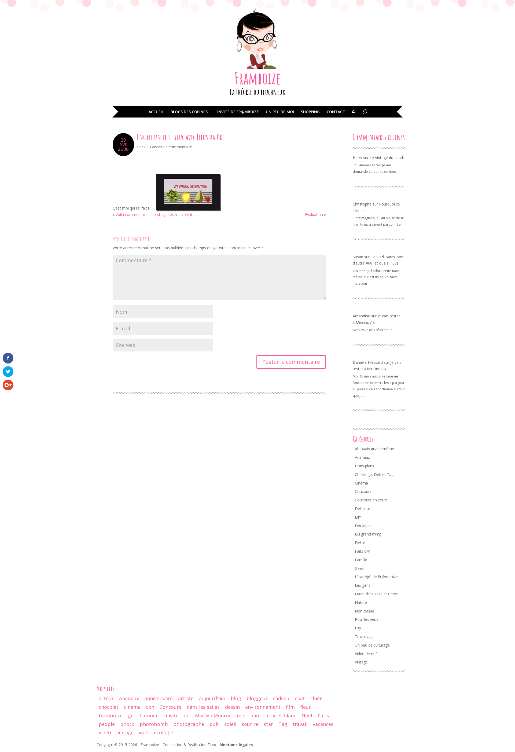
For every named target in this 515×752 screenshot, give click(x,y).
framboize (111, 715)
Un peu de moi (280, 112)
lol (187, 715)
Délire (360, 542)
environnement (263, 707)
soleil (230, 724)
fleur (305, 707)
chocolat (109, 707)
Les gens (362, 585)
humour (148, 715)
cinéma (132, 707)
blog (236, 698)
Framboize (257, 78)
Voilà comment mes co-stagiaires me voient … (156, 214)
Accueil (156, 112)
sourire (250, 724)
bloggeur (257, 698)
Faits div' (362, 551)
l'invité (171, 715)
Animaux (362, 457)
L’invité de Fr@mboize (237, 112)
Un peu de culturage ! (373, 645)
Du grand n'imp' (368, 534)
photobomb (154, 724)
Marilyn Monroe (213, 715)
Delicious (363, 508)
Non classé (364, 611)
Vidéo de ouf (366, 653)
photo (127, 724)
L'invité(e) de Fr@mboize (376, 576)
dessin (232, 707)
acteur (106, 698)
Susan (358, 256)
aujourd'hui (212, 698)
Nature (361, 602)
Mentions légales (236, 744)
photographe (188, 724)
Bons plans (364, 465)
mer (241, 715)
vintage (125, 732)
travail (300, 724)
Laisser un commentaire (171, 146)
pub (214, 724)
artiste (186, 698)
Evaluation (314, 214)
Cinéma (361, 483)
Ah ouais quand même (374, 448)
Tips (212, 744)
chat (300, 698)
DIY (358, 517)
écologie (163, 732)
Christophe (362, 204)
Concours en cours (371, 499)
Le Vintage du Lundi (387, 157)
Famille (361, 559)
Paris (323, 715)
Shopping (310, 112)
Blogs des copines (189, 112)
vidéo (105, 732)
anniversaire (158, 698)
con (150, 707)
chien (316, 698)
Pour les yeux (366, 619)
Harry (357, 157)
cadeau (281, 698)
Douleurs (363, 525)
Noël (306, 715)
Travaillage (364, 636)
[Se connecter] (353, 115)
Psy (358, 627)
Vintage (361, 662)
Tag (282, 724)
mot (256, 715)
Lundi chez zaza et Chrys (376, 593)
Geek (141, 146)
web (144, 732)
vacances (323, 724)
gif (131, 715)
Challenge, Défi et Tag (374, 474)
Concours (363, 491)
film (290, 707)
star (268, 724)
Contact (336, 112)
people (107, 724)
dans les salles (203, 707)
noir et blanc (281, 715)
